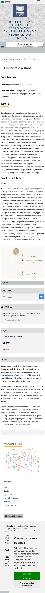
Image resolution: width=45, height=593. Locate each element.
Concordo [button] (27, 574)
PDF (6, 283)
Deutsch (7, 487)
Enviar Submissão (13, 516)
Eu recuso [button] (27, 578)
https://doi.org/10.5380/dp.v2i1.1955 (19, 85)
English (6, 491)
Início (5, 59)
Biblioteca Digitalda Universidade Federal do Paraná (20, 29)
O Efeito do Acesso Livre (21, 425)
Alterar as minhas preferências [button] (27, 584)
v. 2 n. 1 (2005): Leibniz (28, 59)
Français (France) (11, 498)
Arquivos (13, 59)
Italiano (7, 502)
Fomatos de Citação (12, 320)
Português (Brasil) (11, 505)
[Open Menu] (2, 47)
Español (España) (11, 494)
